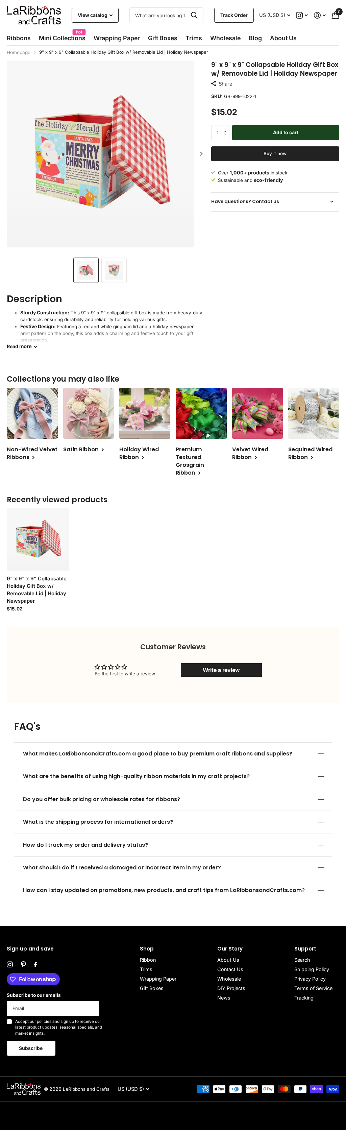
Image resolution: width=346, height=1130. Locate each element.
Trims (194, 38)
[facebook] (35, 964)
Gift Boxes (162, 38)
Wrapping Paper (158, 979)
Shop (147, 948)
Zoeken (194, 15)
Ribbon (148, 960)
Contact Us (230, 969)
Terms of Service (313, 988)
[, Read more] (302, 15)
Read (19, 346)
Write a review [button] (221, 670)
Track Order (234, 15)
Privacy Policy (310, 979)
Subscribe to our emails (34, 995)
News (223, 998)
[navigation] (86, 270)
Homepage (18, 52)
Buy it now (275, 153)
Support (305, 948)
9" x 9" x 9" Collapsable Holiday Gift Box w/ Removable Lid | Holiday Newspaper (37, 589)
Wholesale (225, 38)
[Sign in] (320, 15)
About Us (228, 960)
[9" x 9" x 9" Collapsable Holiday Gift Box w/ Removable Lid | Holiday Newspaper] (38, 539)
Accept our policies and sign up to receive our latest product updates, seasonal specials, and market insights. (58, 1027)
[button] (201, 154)
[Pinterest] (23, 965)
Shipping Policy (311, 969)
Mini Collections (62, 36)
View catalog (93, 15)
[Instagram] (10, 965)
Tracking (304, 998)
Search (302, 960)
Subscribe (31, 1048)
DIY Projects (231, 988)
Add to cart (285, 132)
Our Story (230, 948)
